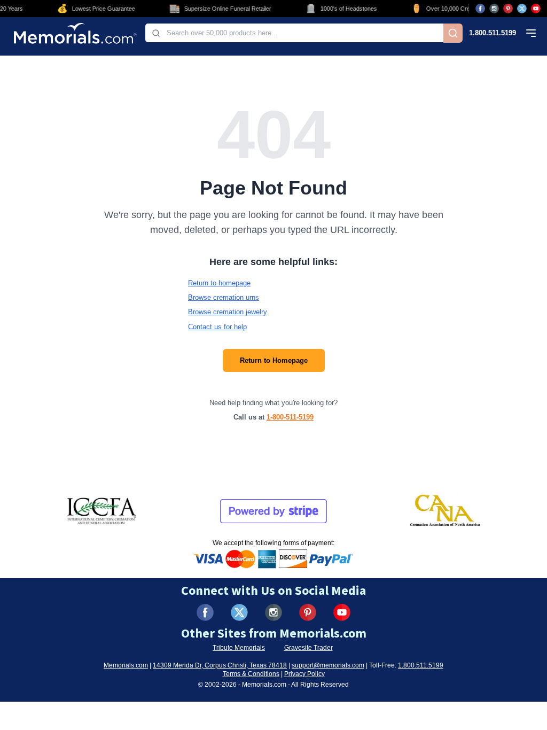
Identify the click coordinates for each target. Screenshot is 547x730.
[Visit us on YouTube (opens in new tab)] (536, 8)
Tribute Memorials (239, 647)
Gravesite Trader (308, 647)
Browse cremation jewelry (227, 312)
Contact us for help (217, 327)
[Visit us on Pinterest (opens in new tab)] (508, 8)
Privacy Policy (304, 674)
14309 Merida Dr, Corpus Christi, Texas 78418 (220, 665)
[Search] (453, 33)
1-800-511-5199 (290, 417)
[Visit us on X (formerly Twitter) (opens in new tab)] (239, 612)
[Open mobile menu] (531, 33)
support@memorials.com (328, 665)
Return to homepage (219, 283)
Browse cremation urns (223, 297)
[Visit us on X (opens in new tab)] (522, 8)
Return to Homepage (274, 360)
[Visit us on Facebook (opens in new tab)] (480, 8)
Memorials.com (126, 665)
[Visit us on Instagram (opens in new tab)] (494, 8)
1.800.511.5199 (492, 32)
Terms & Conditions (251, 674)
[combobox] (294, 33)
